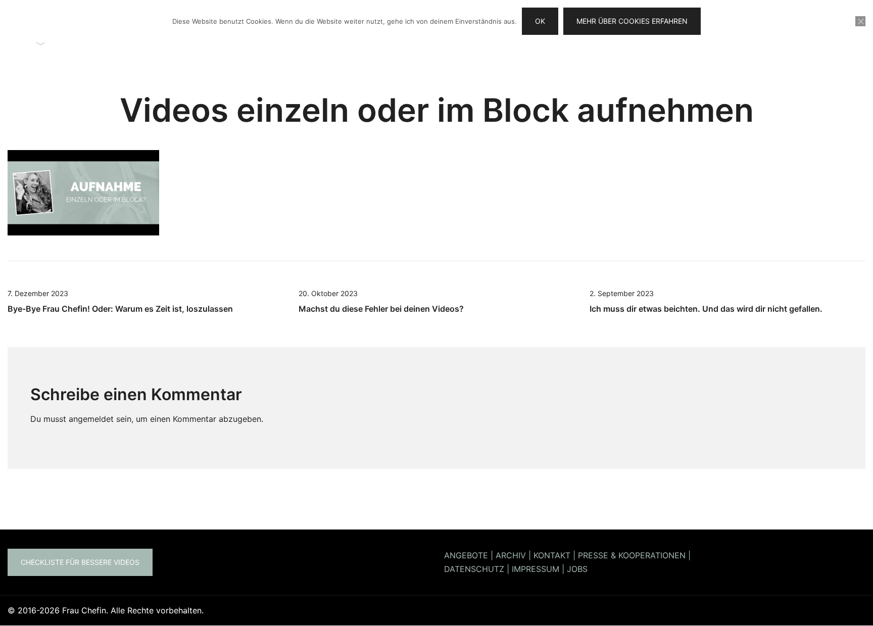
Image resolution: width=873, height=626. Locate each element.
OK (540, 21)
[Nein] (860, 21)
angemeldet (91, 419)
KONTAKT (552, 555)
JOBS (577, 569)
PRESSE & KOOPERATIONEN (632, 555)
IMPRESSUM (535, 569)
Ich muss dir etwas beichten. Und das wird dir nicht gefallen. (706, 309)
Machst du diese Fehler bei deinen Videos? (381, 309)
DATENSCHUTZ (474, 569)
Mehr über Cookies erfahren (632, 21)
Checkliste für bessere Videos (80, 562)
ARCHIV (511, 555)
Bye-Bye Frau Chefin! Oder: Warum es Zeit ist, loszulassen (120, 309)
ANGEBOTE (466, 555)
